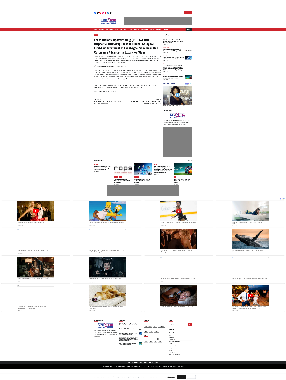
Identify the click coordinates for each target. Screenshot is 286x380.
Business (155, 324)
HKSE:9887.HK (111, 91)
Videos (156, 331)
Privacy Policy (173, 348)
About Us (171, 333)
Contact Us (172, 339)
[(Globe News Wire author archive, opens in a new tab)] (95, 67)
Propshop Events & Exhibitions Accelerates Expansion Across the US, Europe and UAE (172, 50)
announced (147, 338)
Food (164, 74)
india (151, 341)
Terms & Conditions (174, 354)
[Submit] (190, 324)
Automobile (165, 55)
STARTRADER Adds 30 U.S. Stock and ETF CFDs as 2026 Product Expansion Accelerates (173, 58)
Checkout (171, 337)
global (160, 338)
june (160, 341)
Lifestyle (164, 47)
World (158, 343)
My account (172, 346)
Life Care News (133, 362)
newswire (147, 343)
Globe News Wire (103, 66)
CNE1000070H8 (102, 91)
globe (146, 341)
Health (96, 35)
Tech (146, 331)
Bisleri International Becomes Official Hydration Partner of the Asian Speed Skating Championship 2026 (173, 41)
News (158, 328)
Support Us (172, 352)
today (153, 343)
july (156, 341)
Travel (168, 47)
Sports (164, 38)
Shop (170, 350)
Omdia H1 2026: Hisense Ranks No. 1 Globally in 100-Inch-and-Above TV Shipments (173, 77)
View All (190, 34)
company (155, 338)
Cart (170, 335)
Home (170, 343)
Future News (161, 326)
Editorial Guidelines (174, 341)
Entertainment (148, 326)
